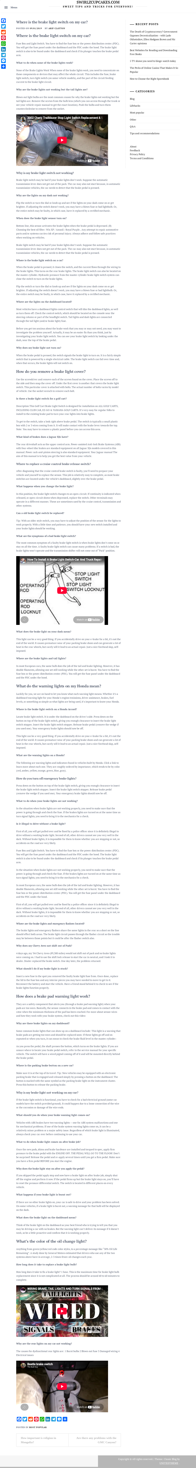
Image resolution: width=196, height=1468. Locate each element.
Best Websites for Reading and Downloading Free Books (153, 52)
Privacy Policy (137, 154)
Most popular (38, 1427)
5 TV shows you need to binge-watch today (153, 61)
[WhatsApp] (3, 43)
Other (133, 119)
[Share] (3, 66)
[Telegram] (3, 55)
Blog (132, 98)
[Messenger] (3, 61)
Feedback (135, 150)
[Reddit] (3, 32)
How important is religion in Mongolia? (38, 1440)
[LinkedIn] (3, 49)
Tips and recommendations (144, 133)
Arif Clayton (56, 28)
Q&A (133, 126)
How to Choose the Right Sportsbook (149, 78)
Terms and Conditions (142, 158)
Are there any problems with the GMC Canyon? (96, 1440)
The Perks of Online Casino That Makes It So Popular (154, 69)
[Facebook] (3, 20)
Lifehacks (135, 105)
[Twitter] (3, 26)
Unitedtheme (169, 1463)
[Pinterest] (3, 38)
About (133, 146)
